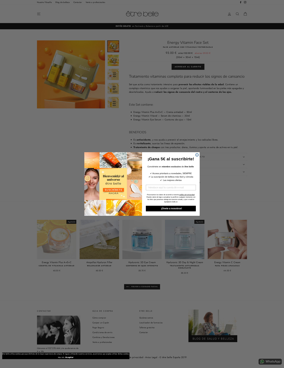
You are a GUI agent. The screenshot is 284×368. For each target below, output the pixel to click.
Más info (61, 357)
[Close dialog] (197, 154)
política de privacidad (187, 195)
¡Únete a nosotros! (171, 208)
